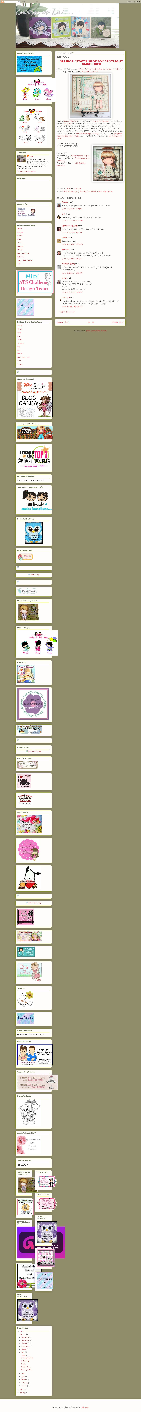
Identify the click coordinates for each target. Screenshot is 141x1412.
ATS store (67, 123)
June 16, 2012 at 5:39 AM (72, 273)
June (23, 1355)
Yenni (19, 264)
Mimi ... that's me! (23, 357)
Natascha (20, 257)
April (23, 1377)
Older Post (118, 322)
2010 (22, 1393)
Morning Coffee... (27, 1370)
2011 (22, 1389)
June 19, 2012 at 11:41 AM (72, 292)
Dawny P (66, 297)
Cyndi (19, 332)
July (23, 1352)
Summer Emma (70, 121)
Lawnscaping (73, 191)
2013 (22, 1331)
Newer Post (63, 322)
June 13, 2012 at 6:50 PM (72, 232)
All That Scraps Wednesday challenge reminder (98, 69)
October (25, 1343)
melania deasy (68, 264)
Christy (19, 329)
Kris (18, 350)
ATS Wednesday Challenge (87, 133)
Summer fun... (25, 1367)
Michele (20, 250)
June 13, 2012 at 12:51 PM (72, 220)
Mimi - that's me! (23, 253)
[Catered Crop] (33, 575)
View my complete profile (26, 171)
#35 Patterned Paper (80, 155)
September (26, 1346)
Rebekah (65, 249)
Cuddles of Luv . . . (44, 12)
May (23, 1374)
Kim (18, 347)
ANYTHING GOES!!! (90, 71)
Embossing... (25, 1361)
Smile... (23, 1364)
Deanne (20, 236)
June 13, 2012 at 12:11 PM (72, 209)
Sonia (64, 278)
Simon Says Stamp (105, 191)
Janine (19, 243)
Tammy (19, 364)
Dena (19, 336)
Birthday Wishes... (27, 1358)
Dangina (20, 232)
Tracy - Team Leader (24, 260)
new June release (100, 121)
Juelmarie (20, 343)
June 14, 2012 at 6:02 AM (72, 244)
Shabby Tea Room (88, 191)
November (25, 1340)
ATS (65, 191)
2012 (22, 1334)
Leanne (19, 353)
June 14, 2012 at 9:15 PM (72, 259)
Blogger (85, 1407)
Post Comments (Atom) (96, 331)
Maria (64, 237)
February (25, 1383)
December (25, 1337)
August (24, 1349)
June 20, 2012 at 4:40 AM (72, 306)
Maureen (20, 246)
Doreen (65, 202)
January (24, 1386)
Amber (19, 229)
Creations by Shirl (70, 226)
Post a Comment (67, 312)
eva (63, 214)
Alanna (19, 325)
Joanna (19, 339)
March (24, 1380)
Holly (19, 239)
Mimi (31, 156)
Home (91, 322)
